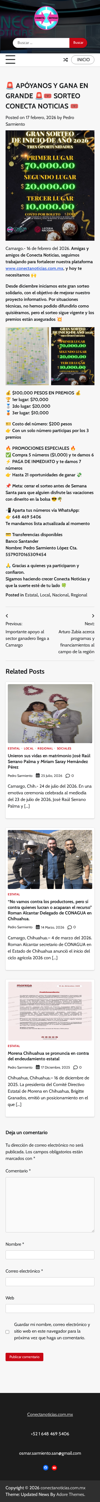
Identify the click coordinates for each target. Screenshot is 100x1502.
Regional (79, 595)
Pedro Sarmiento (20, 776)
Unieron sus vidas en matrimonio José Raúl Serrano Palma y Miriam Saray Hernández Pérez (49, 761)
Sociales (64, 748)
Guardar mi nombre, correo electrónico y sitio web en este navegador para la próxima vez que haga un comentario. (52, 1331)
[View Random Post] (65, 60)
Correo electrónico (24, 1271)
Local (45, 595)
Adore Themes (70, 1494)
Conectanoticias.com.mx (50, 1414)
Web (10, 1298)
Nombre (15, 1244)
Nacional (60, 595)
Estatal (31, 595)
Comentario (18, 1170)
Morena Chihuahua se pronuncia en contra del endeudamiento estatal (48, 1056)
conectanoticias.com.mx (63, 1487)
